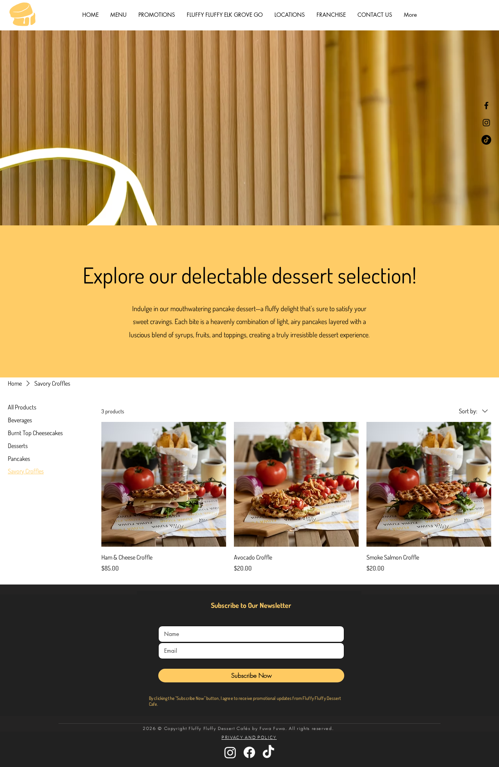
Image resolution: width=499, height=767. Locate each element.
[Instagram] (486, 123)
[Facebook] (486, 105)
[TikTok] (486, 140)
